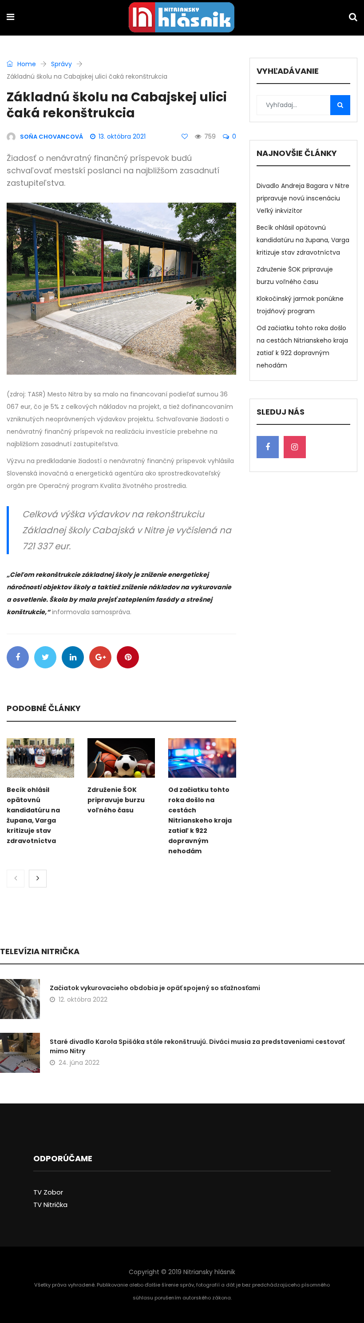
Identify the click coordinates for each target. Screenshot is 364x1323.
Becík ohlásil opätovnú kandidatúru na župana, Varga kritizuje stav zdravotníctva (303, 240)
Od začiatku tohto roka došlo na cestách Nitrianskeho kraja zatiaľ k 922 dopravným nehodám (200, 820)
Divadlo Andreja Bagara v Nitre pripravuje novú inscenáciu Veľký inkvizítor (303, 198)
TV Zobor (48, 1192)
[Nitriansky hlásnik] (181, 18)
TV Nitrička (50, 1204)
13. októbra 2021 (122, 136)
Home (26, 64)
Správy (61, 64)
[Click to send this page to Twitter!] (45, 657)
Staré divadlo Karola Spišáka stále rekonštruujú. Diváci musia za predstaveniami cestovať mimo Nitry (197, 1046)
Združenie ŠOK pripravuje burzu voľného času (116, 800)
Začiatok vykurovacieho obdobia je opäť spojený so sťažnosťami (155, 987)
